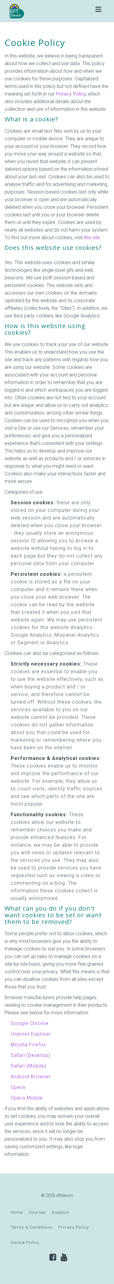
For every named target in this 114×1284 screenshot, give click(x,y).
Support (60, 1212)
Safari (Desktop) (30, 1055)
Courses (37, 1212)
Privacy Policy (71, 94)
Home (17, 1212)
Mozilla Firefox (28, 1045)
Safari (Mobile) (28, 1066)
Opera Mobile (27, 1098)
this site (92, 237)
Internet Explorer (31, 1034)
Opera (18, 1087)
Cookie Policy (25, 1242)
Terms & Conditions (32, 1227)
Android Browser (31, 1076)
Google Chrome (30, 1023)
